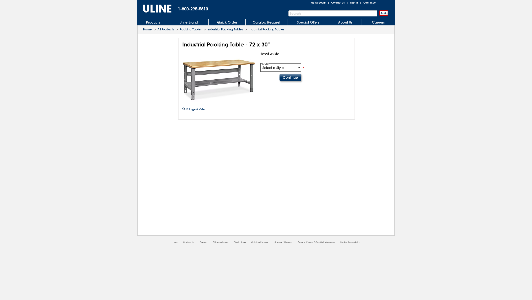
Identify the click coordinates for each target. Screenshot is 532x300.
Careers (378, 22)
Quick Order (227, 22)
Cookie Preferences (325, 242)
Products (153, 22)
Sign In (354, 2)
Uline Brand (189, 22)
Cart (369, 2)
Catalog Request (266, 22)
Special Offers (308, 22)
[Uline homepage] (154, 8)
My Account (318, 2)
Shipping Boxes (220, 242)
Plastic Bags (240, 242)
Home (147, 29)
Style (265, 64)
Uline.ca (278, 242)
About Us (345, 22)
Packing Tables (191, 29)
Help (175, 242)
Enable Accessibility (350, 242)
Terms (310, 242)
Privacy (301, 242)
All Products (166, 29)
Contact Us (338, 2)
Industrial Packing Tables (225, 29)
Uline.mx (288, 242)
